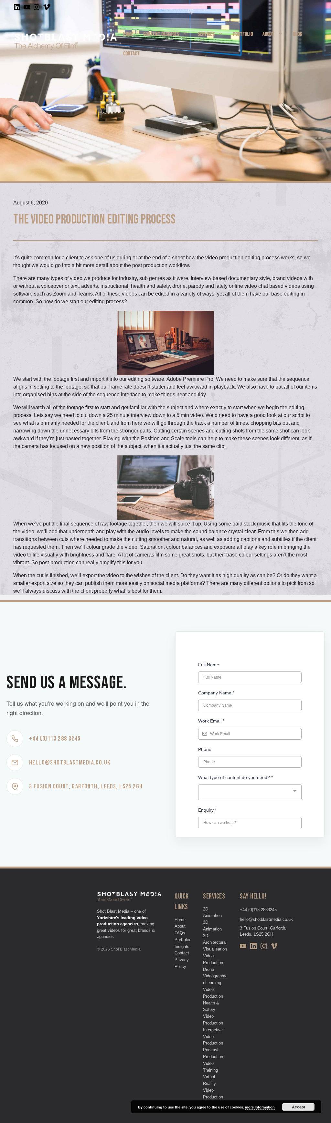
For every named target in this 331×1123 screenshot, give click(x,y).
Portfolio (243, 34)
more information (260, 1107)
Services (206, 34)
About (268, 34)
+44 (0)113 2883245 (258, 909)
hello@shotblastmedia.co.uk (266, 919)
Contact (131, 53)
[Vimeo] (274, 947)
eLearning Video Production (213, 989)
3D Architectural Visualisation (215, 942)
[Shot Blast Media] (65, 43)
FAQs (180, 933)
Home (128, 34)
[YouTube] (243, 947)
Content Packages (161, 34)
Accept (298, 1107)
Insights (182, 946)
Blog (297, 34)
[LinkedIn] (253, 947)
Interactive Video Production (213, 1036)
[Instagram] (264, 947)
